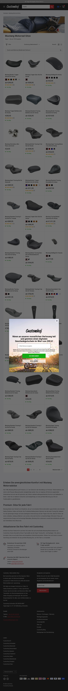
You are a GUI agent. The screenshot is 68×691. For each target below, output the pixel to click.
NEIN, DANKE (34, 361)
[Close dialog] (57, 320)
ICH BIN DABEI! (34, 356)
